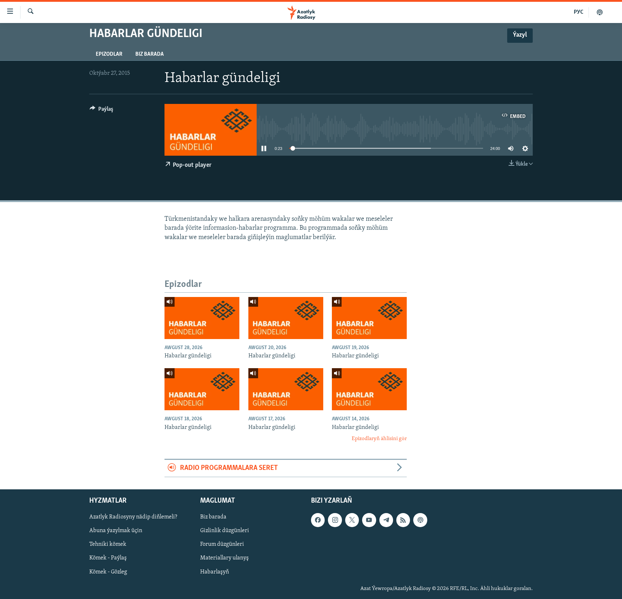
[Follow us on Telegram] (386, 520)
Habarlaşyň (214, 572)
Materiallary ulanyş (224, 558)
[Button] (101, 111)
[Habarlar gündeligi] (201, 318)
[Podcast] (420, 520)
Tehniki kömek (107, 544)
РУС (578, 12)
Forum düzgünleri (222, 544)
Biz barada (149, 54)
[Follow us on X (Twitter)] (352, 520)
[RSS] (403, 520)
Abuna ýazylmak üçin (115, 531)
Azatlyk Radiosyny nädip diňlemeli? (133, 517)
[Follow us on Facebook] (318, 520)
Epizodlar (109, 54)
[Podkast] (599, 12)
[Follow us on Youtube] (369, 520)
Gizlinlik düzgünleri (224, 531)
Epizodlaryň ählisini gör (379, 439)
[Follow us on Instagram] (335, 520)
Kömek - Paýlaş (108, 558)
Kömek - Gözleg (108, 572)
